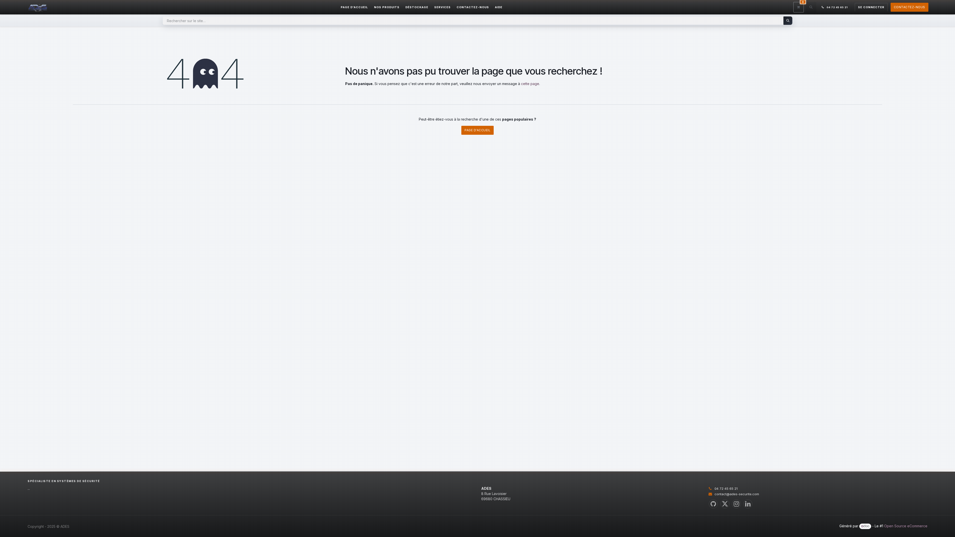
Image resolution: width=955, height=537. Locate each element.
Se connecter (871, 7)
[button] (811, 7)
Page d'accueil (477, 130)
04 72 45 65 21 (726, 489)
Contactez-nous (909, 7)
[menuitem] (354, 7)
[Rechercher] (788, 20)
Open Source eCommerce (905, 526)
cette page (530, 84)
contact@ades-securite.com (737, 494)
